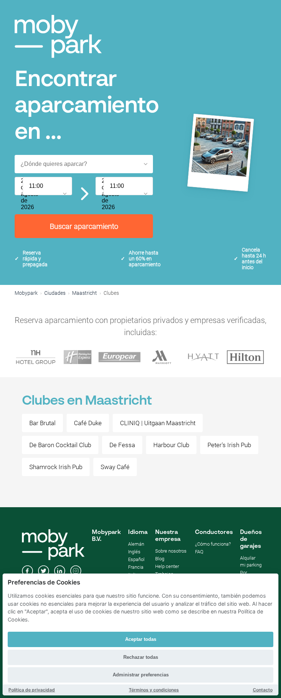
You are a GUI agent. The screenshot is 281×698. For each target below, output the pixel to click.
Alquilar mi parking (251, 561)
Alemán (136, 544)
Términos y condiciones (154, 690)
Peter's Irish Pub (229, 445)
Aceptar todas (140, 639)
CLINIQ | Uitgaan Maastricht (157, 423)
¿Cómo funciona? (213, 544)
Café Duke (88, 423)
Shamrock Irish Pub (55, 467)
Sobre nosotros (171, 551)
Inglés (134, 551)
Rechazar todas (140, 657)
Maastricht (84, 293)
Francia (135, 567)
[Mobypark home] (58, 36)
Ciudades (54, 293)
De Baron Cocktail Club (60, 445)
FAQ (199, 551)
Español (136, 559)
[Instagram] (75, 571)
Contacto (263, 690)
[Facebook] (27, 571)
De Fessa (122, 445)
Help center (167, 566)
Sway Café (115, 467)
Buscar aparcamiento (84, 226)
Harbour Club (171, 445)
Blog (159, 558)
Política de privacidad (31, 690)
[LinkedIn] (59, 571)
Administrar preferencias (141, 674)
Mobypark (26, 293)
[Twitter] (43, 571)
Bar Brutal (42, 423)
